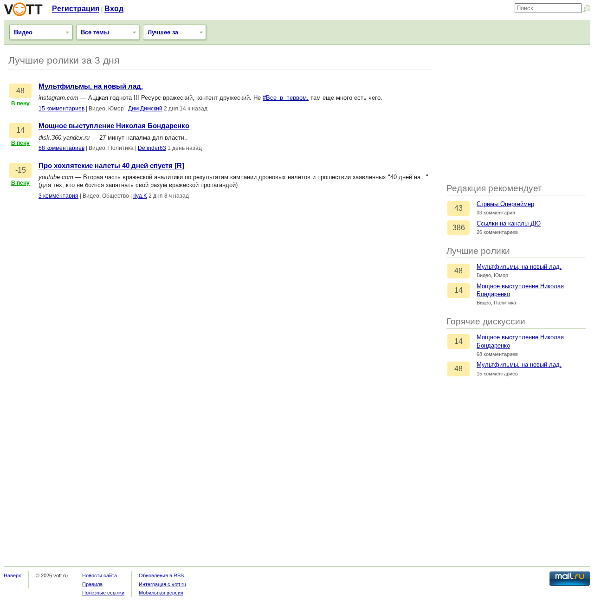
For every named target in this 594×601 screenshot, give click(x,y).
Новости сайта (99, 575)
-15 (20, 170)
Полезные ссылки (103, 592)
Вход (113, 9)
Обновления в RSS (161, 575)
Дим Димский (145, 108)
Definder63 (152, 148)
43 (458, 208)
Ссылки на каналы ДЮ (509, 223)
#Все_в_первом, (286, 97)
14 (458, 290)
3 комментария (58, 196)
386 (458, 228)
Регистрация (75, 9)
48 (458, 271)
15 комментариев (61, 108)
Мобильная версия (161, 592)
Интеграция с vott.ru (162, 584)
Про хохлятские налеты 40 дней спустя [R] (111, 165)
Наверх (12, 575)
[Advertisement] (516, 115)
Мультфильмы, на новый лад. (519, 266)
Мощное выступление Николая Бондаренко (114, 125)
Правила (92, 584)
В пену (20, 103)
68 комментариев (61, 148)
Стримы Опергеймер (505, 203)
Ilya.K (140, 196)
